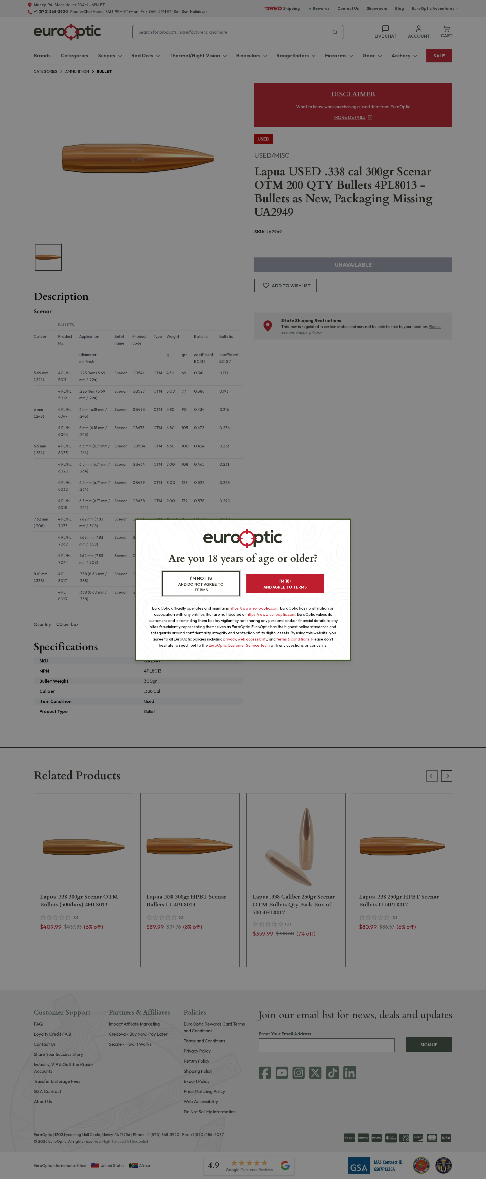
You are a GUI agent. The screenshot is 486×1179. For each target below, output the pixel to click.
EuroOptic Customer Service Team (239, 645)
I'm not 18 (201, 583)
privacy (229, 639)
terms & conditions (293, 639)
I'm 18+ (285, 584)
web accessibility (252, 639)
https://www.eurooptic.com (254, 608)
